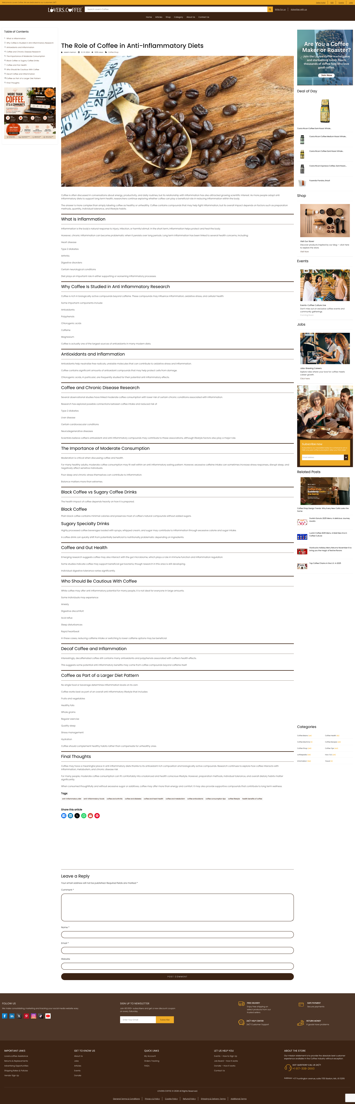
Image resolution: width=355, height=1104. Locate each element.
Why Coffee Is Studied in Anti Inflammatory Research (30, 43)
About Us (191, 17)
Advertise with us (299, 9)
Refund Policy (189, 1098)
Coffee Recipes (333, 742)
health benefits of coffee (252, 799)
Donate (77, 1075)
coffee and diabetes (133, 799)
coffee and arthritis (114, 799)
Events (341, 3)
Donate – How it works (224, 1065)
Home (149, 17)
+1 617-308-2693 (303, 1068)
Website (65, 959)
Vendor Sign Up (11, 1075)
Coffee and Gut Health (17, 65)
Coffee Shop (113, 52)
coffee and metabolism (175, 799)
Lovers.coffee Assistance (16, 1056)
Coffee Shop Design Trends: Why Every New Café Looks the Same (323, 509)
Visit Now (304, 251)
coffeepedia (304, 754)
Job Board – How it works (226, 1061)
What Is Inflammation (16, 38)
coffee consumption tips (216, 799)
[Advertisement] (177, 33)
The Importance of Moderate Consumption (26, 56)
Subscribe (165, 1019)
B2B (332, 3)
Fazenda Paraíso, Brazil (319, 180)
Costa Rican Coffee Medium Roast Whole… (328, 136)
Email (65, 943)
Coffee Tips (331, 748)
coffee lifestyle (234, 799)
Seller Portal (320, 3)
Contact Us (203, 17)
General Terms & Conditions (126, 1098)
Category (178, 17)
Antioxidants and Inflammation (20, 47)
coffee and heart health (153, 799)
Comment (67, 889)
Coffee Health (332, 735)
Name (65, 927)
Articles (158, 17)
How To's (330, 754)
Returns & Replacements (16, 1061)
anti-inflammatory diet (71, 799)
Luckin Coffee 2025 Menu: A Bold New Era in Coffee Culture (328, 534)
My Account (150, 1056)
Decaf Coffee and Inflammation (21, 74)
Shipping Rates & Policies (16, 1070)
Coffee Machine (304, 742)
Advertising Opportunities (16, 1065)
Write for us (280, 9)
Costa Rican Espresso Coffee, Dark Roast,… (328, 166)
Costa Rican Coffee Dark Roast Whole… (314, 128)
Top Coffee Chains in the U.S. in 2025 (325, 563)
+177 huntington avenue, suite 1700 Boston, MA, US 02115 (319, 1078)
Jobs (351, 3)
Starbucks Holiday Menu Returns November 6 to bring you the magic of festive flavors (330, 549)
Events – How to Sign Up (225, 1056)
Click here (305, 378)
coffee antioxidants (195, 799)
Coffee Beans (304, 735)
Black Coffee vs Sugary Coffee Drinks (23, 61)
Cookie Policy (171, 1098)
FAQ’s (146, 1065)
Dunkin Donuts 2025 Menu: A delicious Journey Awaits (329, 519)
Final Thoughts (13, 83)
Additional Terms (239, 1098)
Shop (168, 17)
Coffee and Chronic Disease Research (24, 52)
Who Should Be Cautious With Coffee (23, 69)
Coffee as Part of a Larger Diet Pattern (24, 78)
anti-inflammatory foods (94, 799)
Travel (329, 761)
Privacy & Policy (152, 1098)
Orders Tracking (151, 1061)
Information (304, 761)
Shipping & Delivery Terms (213, 1098)
